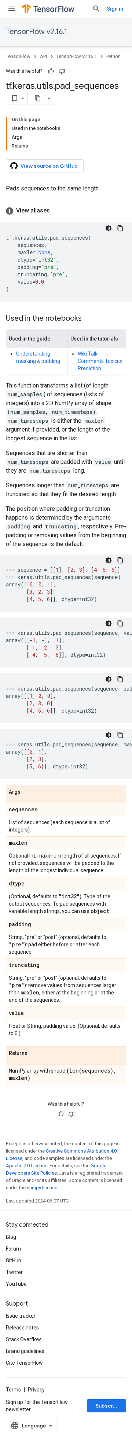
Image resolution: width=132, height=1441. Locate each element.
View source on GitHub (49, 166)
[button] (66, 210)
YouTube (16, 1284)
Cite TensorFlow (24, 1363)
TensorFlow (18, 56)
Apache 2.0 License (26, 1165)
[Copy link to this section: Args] (28, 792)
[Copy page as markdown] (37, 98)
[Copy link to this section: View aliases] (57, 210)
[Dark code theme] (108, 228)
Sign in (115, 9)
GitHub (13, 1260)
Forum (13, 1249)
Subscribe (108, 1405)
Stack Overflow (23, 1339)
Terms (13, 1390)
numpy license (42, 1187)
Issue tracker (21, 1316)
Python (113, 56)
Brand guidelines (25, 1351)
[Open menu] (11, 9)
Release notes (22, 1328)
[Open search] (96, 8)
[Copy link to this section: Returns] (34, 1053)
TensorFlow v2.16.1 (36, 31)
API (43, 56)
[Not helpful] (61, 71)
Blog (11, 1237)
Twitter (14, 1272)
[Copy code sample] (120, 228)
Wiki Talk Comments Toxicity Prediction (100, 361)
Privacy (36, 1390)
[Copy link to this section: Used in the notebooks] (89, 318)
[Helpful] (50, 71)
